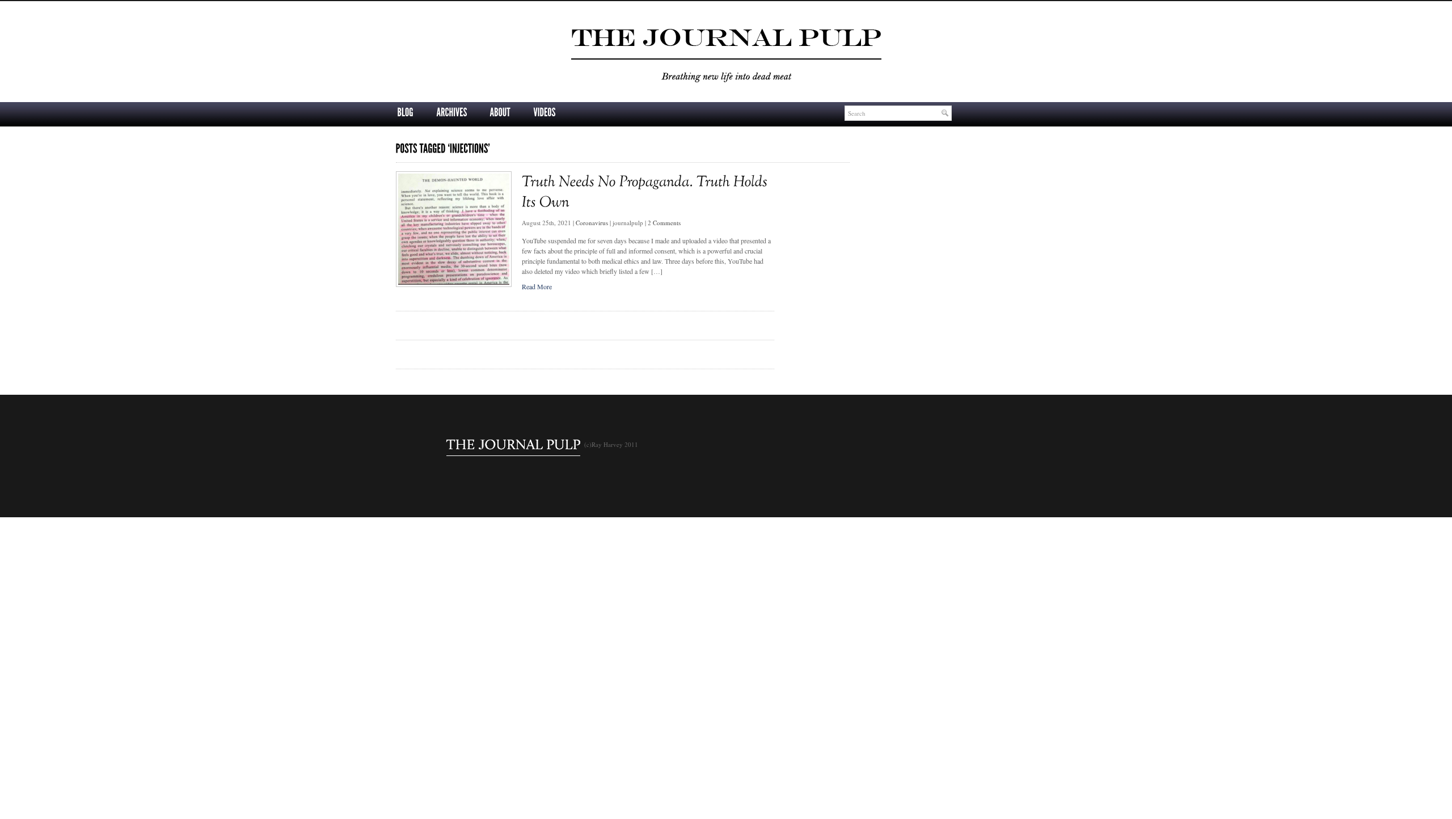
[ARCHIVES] (451, 113)
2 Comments (664, 222)
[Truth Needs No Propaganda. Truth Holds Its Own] (454, 284)
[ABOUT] (500, 113)
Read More (537, 286)
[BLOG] (405, 113)
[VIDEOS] (544, 113)
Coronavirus (592, 222)
